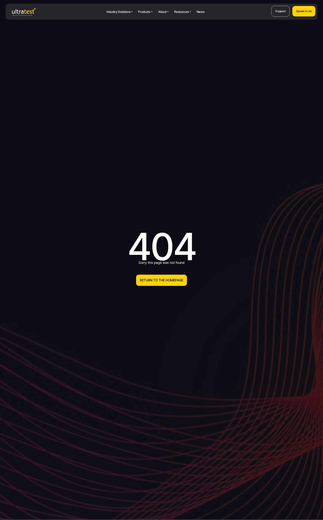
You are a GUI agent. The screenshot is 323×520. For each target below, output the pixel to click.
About (162, 12)
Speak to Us (304, 11)
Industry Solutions (118, 12)
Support (280, 11)
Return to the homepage (161, 280)
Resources (181, 12)
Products (144, 12)
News (200, 12)
